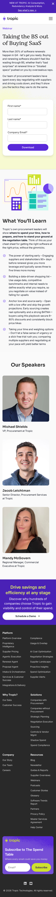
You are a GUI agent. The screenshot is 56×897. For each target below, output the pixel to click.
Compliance (36, 638)
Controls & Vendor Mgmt (39, 733)
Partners (34, 809)
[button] (50, 18)
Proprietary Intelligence (8, 645)
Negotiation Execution (41, 721)
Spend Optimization (40, 671)
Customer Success (11, 705)
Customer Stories (39, 790)
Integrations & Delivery (14, 685)
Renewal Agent (10, 661)
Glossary (34, 795)
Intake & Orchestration (13, 671)
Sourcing (35, 726)
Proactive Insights (39, 666)
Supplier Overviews (40, 775)
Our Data (7, 700)
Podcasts (35, 785)
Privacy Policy (37, 814)
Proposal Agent (10, 666)
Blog (32, 760)
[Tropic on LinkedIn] (25, 883)
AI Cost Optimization (40, 651)
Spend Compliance (40, 745)
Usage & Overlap (38, 643)
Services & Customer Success (13, 678)
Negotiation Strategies (41, 656)
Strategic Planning (39, 716)
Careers (6, 770)
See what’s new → (27, 10)
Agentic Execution (11, 656)
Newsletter (36, 765)
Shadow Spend (38, 740)
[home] (10, 19)
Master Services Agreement (38, 820)
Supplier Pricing (10, 651)
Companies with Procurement (38, 702)
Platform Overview (11, 638)
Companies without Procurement (40, 710)
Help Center (36, 827)
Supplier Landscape (40, 661)
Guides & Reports (39, 770)
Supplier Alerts (37, 677)
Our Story (7, 760)
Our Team (7, 765)
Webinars (35, 780)
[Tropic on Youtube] (31, 883)
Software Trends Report (38, 802)
